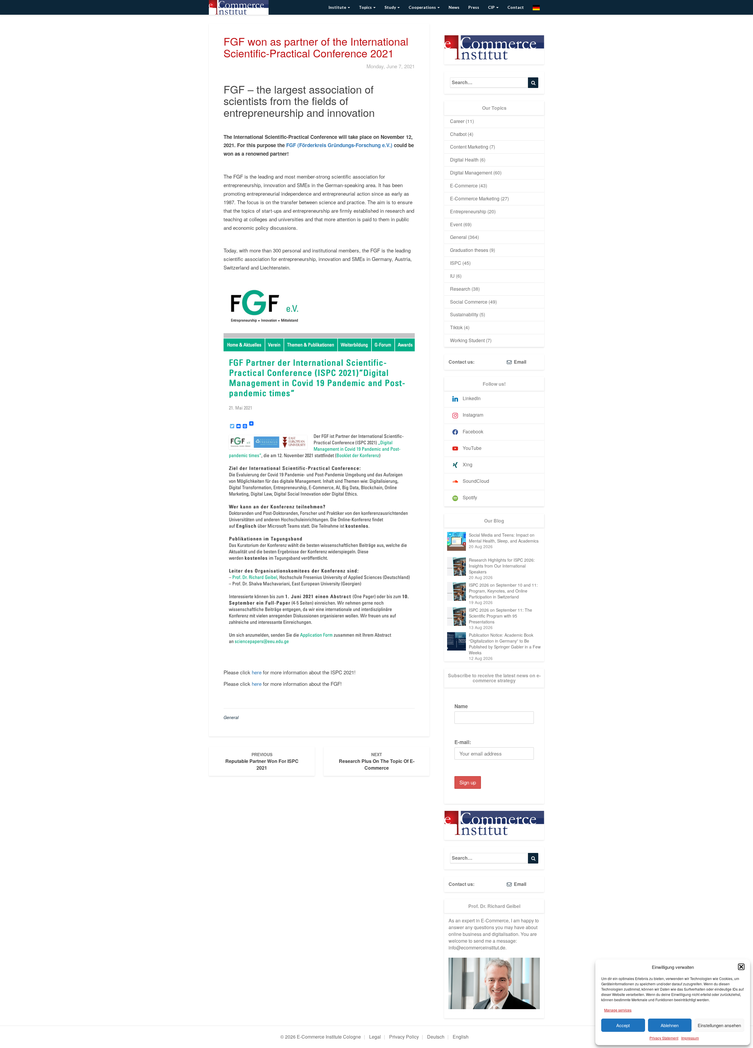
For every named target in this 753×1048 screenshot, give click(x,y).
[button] (741, 967)
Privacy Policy (404, 1036)
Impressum (690, 1037)
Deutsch (435, 1036)
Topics (366, 7)
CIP (492, 7)
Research (460, 288)
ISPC (455, 262)
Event (456, 224)
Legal (375, 1036)
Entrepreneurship (468, 211)
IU (452, 275)
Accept (623, 1025)
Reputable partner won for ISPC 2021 (262, 761)
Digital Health (464, 159)
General (231, 717)
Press (473, 7)
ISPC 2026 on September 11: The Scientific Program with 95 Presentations (500, 616)
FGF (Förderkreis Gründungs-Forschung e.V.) (339, 145)
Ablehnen (670, 1025)
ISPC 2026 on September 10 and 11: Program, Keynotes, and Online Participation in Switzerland (503, 591)
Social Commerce (468, 301)
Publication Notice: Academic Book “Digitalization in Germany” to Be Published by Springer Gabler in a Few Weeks (505, 644)
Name (461, 706)
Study (390, 7)
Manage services (618, 1009)
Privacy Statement (663, 1037)
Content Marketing (469, 146)
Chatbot (458, 134)
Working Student (467, 340)
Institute (338, 7)
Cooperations (423, 7)
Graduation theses (469, 250)
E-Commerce (464, 185)
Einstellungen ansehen (719, 1025)
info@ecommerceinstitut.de (477, 947)
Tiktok (456, 327)
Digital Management (471, 172)
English (461, 1036)
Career (457, 121)
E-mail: (462, 742)
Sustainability (464, 314)
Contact (515, 7)
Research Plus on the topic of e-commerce (376, 761)
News (454, 7)
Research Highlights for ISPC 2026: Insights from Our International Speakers (502, 566)
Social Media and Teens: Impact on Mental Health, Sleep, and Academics (504, 538)
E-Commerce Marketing (474, 198)
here (256, 672)
